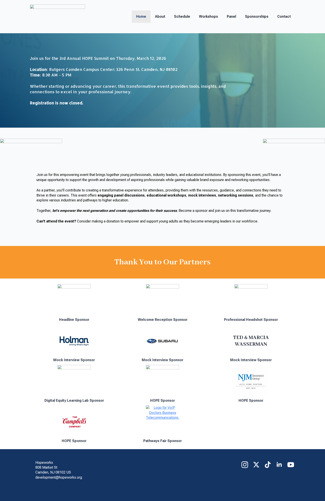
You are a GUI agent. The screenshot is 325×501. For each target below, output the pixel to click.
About (160, 16)
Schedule (182, 16)
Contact (284, 16)
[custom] (267, 464)
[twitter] (256, 464)
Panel (231, 16)
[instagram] (244, 464)
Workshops (208, 16)
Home (141, 16)
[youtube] (290, 464)
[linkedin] (279, 464)
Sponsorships (256, 16)
